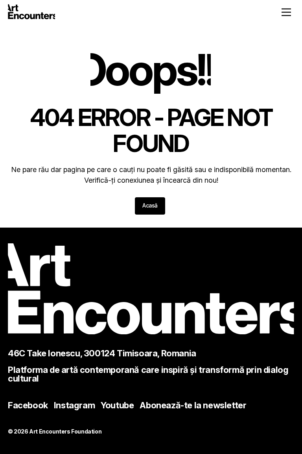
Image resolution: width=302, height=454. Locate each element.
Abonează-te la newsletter (193, 405)
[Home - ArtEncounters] (31, 13)
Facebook (28, 405)
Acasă (150, 205)
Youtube (117, 405)
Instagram (74, 405)
